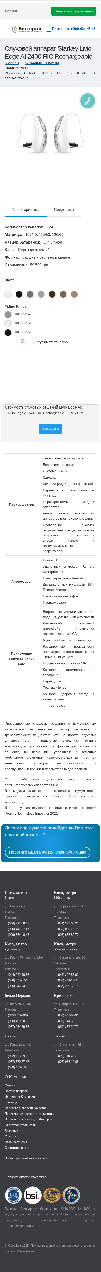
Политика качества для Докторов (28, 1119)
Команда (11, 1102)
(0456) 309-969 (17, 1015)
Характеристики (26, 210)
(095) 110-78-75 (67, 1056)
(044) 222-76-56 (18, 974)
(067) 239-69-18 (67, 986)
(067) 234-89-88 (18, 1026)
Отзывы (10, 1136)
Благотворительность (20, 1125)
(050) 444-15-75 (67, 980)
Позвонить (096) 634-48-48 (74, 28)
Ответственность (17, 1148)
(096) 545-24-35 (18, 986)
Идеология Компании (20, 1096)
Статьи (10, 1085)
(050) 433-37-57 (18, 1067)
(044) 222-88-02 (67, 974)
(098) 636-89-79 (67, 935)
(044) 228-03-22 (67, 923)
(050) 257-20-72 (67, 1026)
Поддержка (64, 210)
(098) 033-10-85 (67, 1061)
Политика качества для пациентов (29, 1113)
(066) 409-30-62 (18, 1021)
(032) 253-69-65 (18, 1056)
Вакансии (11, 1131)
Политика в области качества (26, 1108)
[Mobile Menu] (8, 29)
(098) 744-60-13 (67, 1021)
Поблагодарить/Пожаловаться (26, 1158)
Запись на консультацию (74, 11)
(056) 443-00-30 (67, 1015)
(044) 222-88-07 (18, 923)
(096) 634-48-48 (18, 935)
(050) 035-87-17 (18, 980)
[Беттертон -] (27, 29)
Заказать (50, 429)
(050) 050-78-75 (67, 929)
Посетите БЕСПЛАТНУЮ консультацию (47, 852)
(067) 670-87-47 (18, 1061)
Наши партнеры (16, 1142)
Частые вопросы (16, 1091)
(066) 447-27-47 (18, 929)
